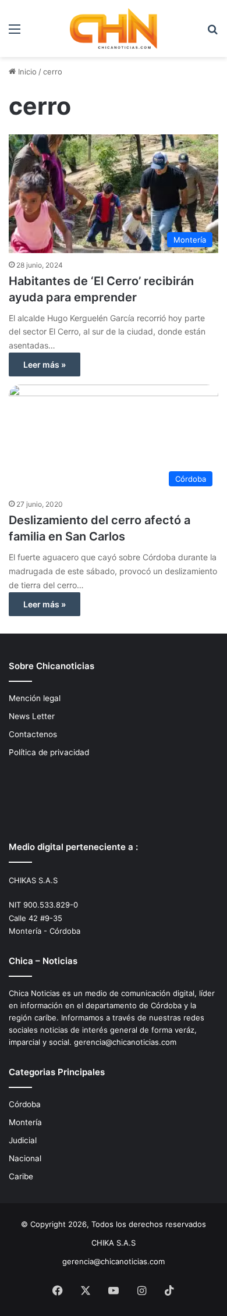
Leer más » (44, 364)
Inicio (26, 71)
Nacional (25, 1158)
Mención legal (35, 698)
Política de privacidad (49, 752)
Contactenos (33, 734)
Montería (25, 1122)
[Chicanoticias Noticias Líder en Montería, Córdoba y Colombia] (113, 28)
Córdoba (25, 1104)
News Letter (32, 716)
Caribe (21, 1176)
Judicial (23, 1140)
